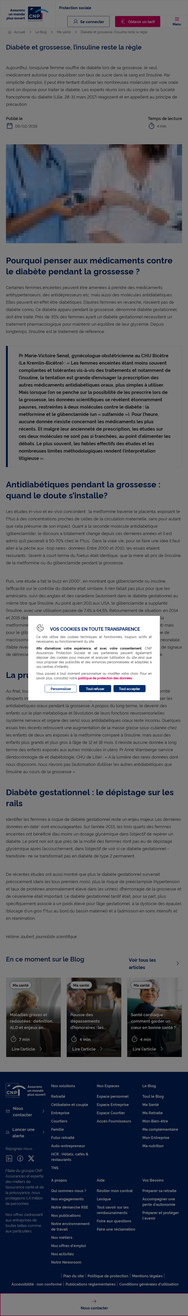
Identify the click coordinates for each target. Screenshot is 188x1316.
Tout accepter (129, 688)
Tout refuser (95, 688)
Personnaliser (61, 688)
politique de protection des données (105, 678)
